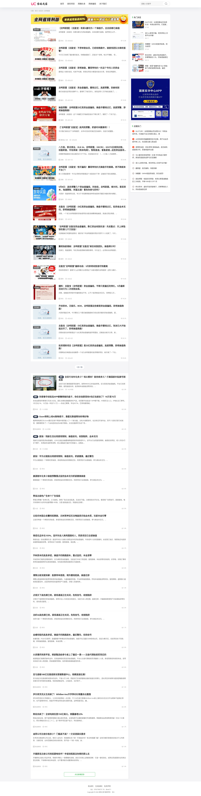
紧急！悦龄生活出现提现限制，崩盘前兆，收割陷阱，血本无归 (66, 436)
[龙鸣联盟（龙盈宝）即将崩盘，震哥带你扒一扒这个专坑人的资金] (44, 73)
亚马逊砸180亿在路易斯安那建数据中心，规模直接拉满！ (60, 674)
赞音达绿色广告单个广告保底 (46, 495)
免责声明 (107, 786)
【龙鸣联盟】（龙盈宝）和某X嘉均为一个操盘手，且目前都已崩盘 (89, 28)
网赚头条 (81, 3)
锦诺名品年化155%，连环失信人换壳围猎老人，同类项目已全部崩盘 (65, 535)
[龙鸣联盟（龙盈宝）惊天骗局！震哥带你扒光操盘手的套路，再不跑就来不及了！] (44, 173)
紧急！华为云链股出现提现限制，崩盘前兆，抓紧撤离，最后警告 (63, 456)
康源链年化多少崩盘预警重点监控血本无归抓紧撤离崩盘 (59, 476)
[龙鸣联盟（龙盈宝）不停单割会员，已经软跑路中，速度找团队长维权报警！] (44, 54)
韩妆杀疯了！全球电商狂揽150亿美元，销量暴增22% (58, 714)
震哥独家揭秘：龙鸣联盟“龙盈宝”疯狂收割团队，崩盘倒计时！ (88, 246)
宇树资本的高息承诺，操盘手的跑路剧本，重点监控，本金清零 (62, 555)
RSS (113, 792)
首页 (62, 3)
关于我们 (103, 3)
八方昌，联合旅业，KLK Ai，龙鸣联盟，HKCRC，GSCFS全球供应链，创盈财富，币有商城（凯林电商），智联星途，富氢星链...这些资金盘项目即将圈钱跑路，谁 (91, 150)
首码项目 (71, 3)
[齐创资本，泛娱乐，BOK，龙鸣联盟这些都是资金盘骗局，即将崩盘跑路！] (44, 313)
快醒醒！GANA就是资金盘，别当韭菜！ (148, 173)
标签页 (41, 11)
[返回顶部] (196, 634)
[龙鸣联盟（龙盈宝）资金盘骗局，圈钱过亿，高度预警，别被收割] (44, 93)
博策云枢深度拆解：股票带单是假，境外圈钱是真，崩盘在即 (61, 575)
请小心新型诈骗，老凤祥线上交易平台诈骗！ (150, 163)
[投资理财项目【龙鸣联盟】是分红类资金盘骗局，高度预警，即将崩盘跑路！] (44, 353)
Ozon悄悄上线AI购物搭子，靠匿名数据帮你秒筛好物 (61, 416)
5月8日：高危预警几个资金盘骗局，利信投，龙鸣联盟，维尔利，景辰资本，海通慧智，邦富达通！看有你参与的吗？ (92, 188)
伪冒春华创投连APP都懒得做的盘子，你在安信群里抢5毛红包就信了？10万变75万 (75, 396)
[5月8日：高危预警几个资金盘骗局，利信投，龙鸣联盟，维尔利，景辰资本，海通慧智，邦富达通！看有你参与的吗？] (44, 192)
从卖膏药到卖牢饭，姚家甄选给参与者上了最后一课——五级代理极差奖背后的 (69, 654)
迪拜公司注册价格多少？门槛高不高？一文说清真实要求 (59, 734)
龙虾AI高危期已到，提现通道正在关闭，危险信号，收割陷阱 (61, 615)
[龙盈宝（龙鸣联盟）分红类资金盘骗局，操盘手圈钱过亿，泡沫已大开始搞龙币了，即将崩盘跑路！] (44, 333)
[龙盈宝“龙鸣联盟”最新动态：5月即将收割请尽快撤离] (44, 272)
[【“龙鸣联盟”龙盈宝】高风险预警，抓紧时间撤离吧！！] (44, 133)
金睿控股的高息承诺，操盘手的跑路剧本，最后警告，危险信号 (62, 634)
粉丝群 (90, 786)
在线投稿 (98, 786)
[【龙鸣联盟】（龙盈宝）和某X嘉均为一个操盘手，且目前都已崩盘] (44, 34)
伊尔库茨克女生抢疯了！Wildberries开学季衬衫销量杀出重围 (62, 694)
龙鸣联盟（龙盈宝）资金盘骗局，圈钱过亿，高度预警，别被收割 (89, 87)
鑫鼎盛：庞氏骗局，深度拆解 (145, 168)
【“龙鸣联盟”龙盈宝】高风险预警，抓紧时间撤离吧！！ (85, 127)
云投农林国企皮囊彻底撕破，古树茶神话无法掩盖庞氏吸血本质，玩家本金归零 (69, 515)
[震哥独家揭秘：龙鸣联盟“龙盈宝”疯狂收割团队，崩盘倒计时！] (44, 252)
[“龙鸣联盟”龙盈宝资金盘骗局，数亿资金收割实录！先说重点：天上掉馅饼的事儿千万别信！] (44, 232)
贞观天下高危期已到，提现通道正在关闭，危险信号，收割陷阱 (62, 595)
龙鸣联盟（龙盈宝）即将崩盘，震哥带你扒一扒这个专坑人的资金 (89, 67)
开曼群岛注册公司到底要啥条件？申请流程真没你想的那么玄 (61, 753)
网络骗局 (92, 3)
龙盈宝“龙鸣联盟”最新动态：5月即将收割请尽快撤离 (83, 266)
